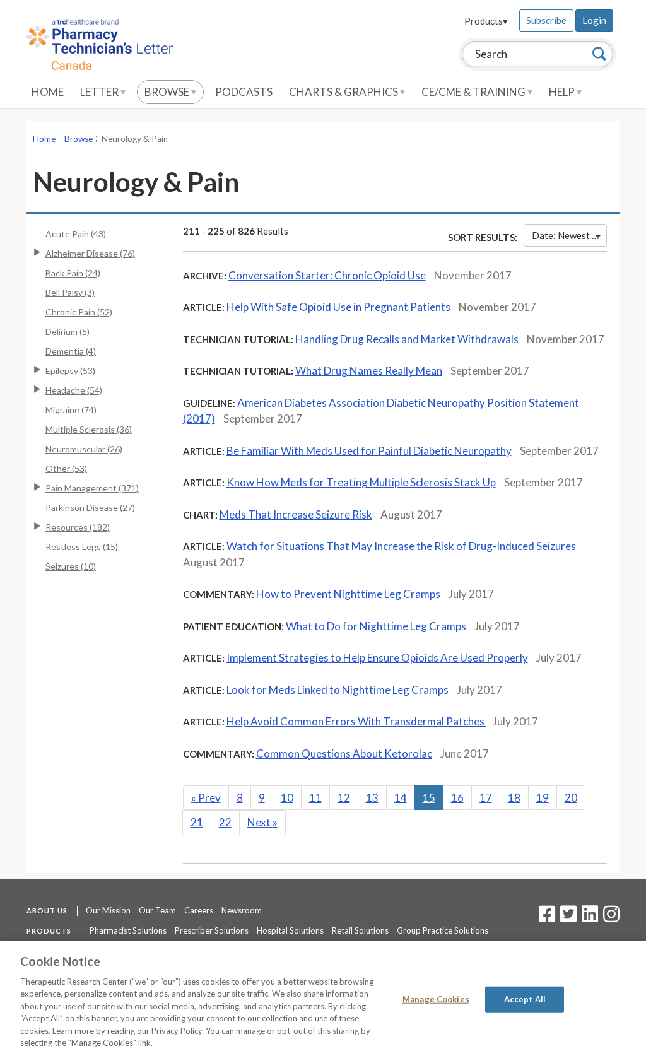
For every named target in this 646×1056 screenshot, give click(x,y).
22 (225, 822)
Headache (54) (73, 390)
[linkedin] (589, 918)
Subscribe (546, 20)
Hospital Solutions (290, 930)
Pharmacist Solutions (128, 930)
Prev (206, 797)
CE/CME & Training (474, 91)
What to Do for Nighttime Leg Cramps (376, 626)
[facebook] (547, 918)
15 (429, 797)
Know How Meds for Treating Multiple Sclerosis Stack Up (361, 482)
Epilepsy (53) (70, 370)
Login (594, 20)
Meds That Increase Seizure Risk (296, 514)
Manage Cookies (435, 999)
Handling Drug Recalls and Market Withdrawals (407, 339)
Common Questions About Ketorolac (344, 753)
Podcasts (244, 91)
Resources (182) (77, 527)
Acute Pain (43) (75, 233)
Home (48, 91)
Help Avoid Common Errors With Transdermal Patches (356, 721)
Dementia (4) (70, 351)
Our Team (157, 910)
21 (197, 822)
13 (372, 797)
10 (287, 797)
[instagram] (611, 918)
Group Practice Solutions (442, 930)
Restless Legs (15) (81, 546)
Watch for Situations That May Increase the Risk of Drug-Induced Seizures (401, 546)
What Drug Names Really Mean (368, 370)
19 (542, 797)
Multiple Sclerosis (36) (88, 429)
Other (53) (66, 468)
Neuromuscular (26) (83, 448)
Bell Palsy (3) (70, 292)
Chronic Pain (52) (78, 312)
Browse (167, 91)
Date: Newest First (569, 235)
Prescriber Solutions (212, 930)
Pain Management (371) (92, 488)
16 (457, 797)
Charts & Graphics (344, 91)
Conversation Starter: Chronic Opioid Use (327, 275)
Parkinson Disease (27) (90, 507)
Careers (198, 910)
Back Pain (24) (72, 272)
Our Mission (108, 910)
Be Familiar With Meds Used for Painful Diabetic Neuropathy (369, 450)
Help (563, 91)
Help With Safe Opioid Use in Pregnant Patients (338, 307)
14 (400, 797)
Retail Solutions (360, 930)
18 (514, 797)
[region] (323, 998)
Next (262, 822)
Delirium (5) (67, 331)
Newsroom (241, 910)
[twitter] (567, 918)
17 (485, 797)
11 (315, 797)
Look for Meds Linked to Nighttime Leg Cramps (338, 689)
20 (571, 797)
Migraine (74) (71, 409)
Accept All (525, 999)
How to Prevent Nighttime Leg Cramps (348, 594)
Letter (100, 91)
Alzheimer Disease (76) (90, 253)
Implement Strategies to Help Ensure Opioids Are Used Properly (377, 657)
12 (344, 797)
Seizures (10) (70, 566)
